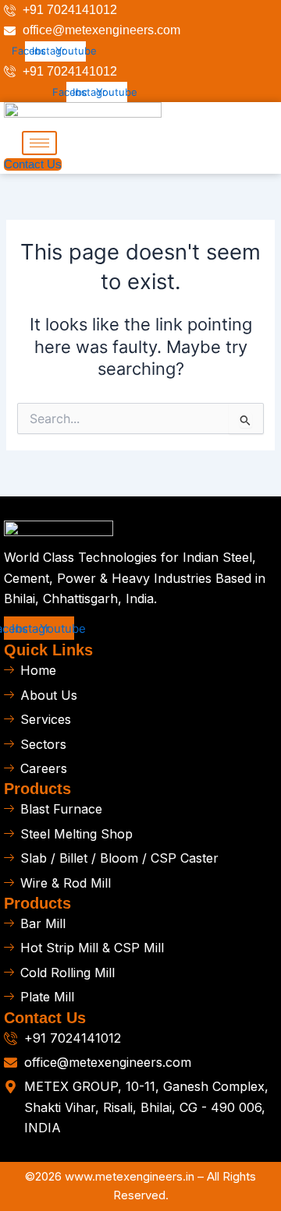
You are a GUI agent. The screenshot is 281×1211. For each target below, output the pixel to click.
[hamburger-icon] (39, 143)
